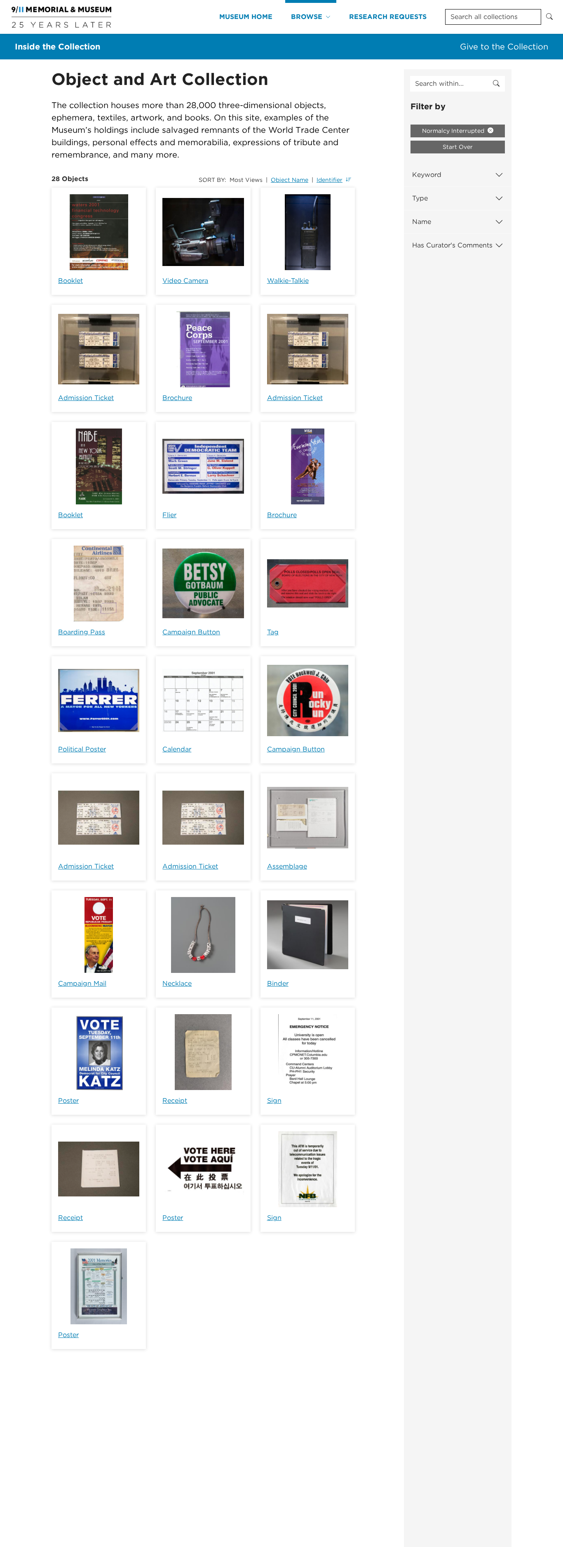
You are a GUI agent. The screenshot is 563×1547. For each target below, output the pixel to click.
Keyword (426, 175)
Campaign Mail (82, 983)
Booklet (70, 281)
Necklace (177, 983)
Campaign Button (191, 632)
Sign (274, 1100)
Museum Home (245, 17)
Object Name (289, 180)
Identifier (329, 180)
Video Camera (185, 281)
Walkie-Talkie (288, 281)
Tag (273, 632)
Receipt (174, 1100)
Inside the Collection (57, 47)
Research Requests (388, 17)
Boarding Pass (81, 632)
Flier (169, 515)
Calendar (176, 749)
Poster (68, 1100)
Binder (278, 983)
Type (420, 198)
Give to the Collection (504, 47)
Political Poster (82, 749)
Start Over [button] (458, 147)
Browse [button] (306, 17)
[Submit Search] (549, 17)
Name (421, 222)
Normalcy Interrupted (454, 130)
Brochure (177, 398)
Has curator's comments (452, 245)
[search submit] (496, 84)
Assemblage (287, 866)
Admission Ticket (86, 398)
